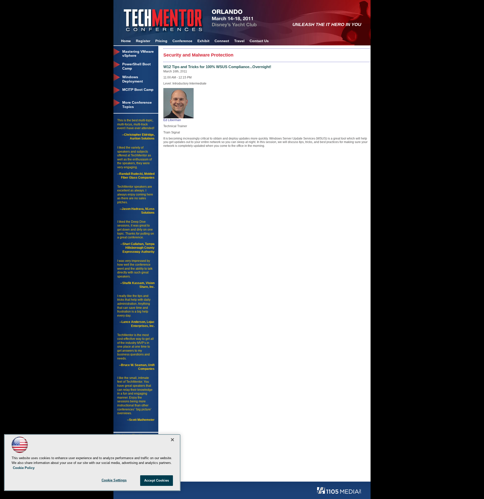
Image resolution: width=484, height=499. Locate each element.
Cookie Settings (114, 480)
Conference (182, 41)
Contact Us (259, 41)
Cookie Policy (24, 468)
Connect (222, 41)
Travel (239, 41)
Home (126, 41)
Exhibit (203, 41)
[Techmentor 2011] (155, 17)
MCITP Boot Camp (138, 90)
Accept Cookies (156, 480)
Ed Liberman (172, 120)
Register (143, 41)
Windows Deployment (132, 79)
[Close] (172, 439)
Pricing (161, 41)
